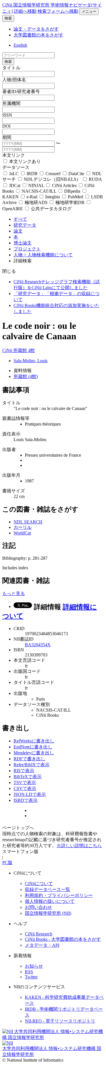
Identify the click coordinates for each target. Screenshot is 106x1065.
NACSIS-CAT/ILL (39, 191)
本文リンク (13, 155)
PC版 (7, 862)
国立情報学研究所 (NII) (48, 913)
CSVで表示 (25, 788)
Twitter (31, 976)
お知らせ (34, 966)
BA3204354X (38, 644)
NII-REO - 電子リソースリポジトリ (60, 1021)
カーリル (23, 527)
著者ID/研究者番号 (21, 91)
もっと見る (13, 593)
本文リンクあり (24, 161)
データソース (15, 167)
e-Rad (31, 196)
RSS (29, 971)
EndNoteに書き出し (33, 746)
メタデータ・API (42, 945)
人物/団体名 (14, 79)
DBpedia (72, 191)
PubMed (75, 196)
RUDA (95, 179)
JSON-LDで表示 (30, 794)
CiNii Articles (64, 185)
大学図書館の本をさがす (38, 35)
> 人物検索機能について (48, 254)
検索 (8, 18)
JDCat (14, 185)
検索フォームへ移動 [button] (58, 11)
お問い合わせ (38, 907)
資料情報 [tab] (23, 370)
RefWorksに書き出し (34, 740)
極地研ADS (36, 202)
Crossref (53, 173)
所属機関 (11, 103)
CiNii (7, 350)
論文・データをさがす (36, 29)
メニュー (89, 11)
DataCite (76, 173)
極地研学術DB (70, 202)
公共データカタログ (51, 208)
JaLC (14, 173)
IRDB (32, 173)
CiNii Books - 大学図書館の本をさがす (63, 939)
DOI (6, 126)
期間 (6, 137)
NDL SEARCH (28, 521)
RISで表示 (24, 770)
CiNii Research (38, 933)
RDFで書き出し (29, 758)
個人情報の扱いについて (50, 901)
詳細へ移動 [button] (25, 11)
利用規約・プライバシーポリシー (59, 895)
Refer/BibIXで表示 (31, 764)
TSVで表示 (25, 782)
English (20, 45)
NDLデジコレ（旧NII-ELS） (52, 179)
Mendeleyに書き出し (34, 752)
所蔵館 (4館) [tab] (26, 376)
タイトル (11, 67)
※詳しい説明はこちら (79, 845)
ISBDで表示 (26, 800)
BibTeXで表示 (28, 776)
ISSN (7, 115)
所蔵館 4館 (24, 350)
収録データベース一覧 (47, 889)
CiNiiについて (39, 883)
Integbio (52, 196)
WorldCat (22, 533)
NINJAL (36, 185)
